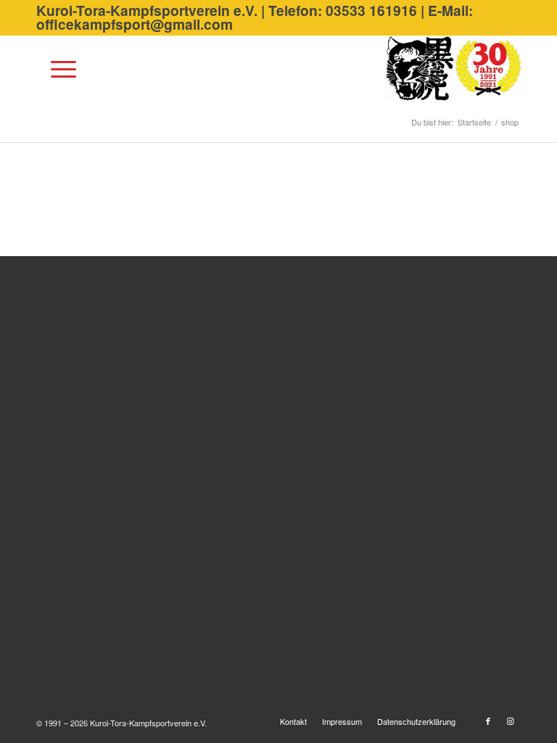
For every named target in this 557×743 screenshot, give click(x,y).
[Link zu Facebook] (488, 720)
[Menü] (56, 68)
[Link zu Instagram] (510, 720)
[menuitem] (56, 68)
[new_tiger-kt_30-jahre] (453, 68)
